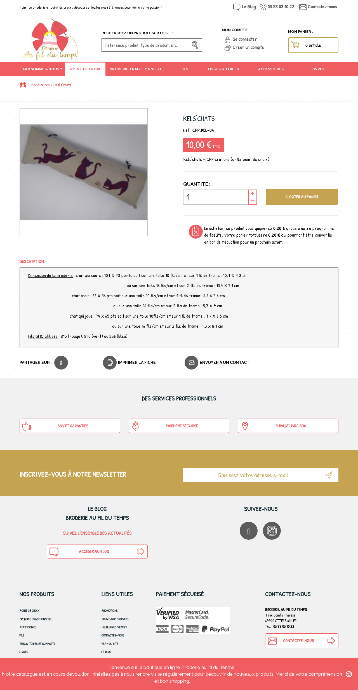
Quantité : (197, 184)
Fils (22, 635)
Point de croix (41, 85)
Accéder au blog (94, 551)
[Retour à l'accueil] (23, 85)
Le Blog (249, 6)
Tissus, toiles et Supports (37, 643)
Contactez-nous (322, 6)
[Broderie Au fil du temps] (58, 38)
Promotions (109, 610)
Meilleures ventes (114, 627)
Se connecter (245, 39)
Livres (24, 651)
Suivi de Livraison (290, 426)
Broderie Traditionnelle (36, 619)
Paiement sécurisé (182, 426)
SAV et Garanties (73, 426)
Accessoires (28, 627)
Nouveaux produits (115, 619)
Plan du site (110, 643)
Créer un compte (248, 47)
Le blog (106, 651)
